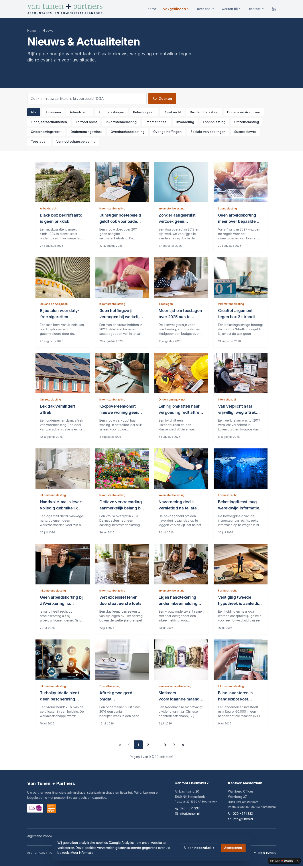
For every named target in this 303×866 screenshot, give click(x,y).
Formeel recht (86, 122)
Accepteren (233, 848)
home (152, 9)
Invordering (185, 122)
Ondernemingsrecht (46, 132)
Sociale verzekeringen (208, 132)
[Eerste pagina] (120, 745)
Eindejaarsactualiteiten (49, 122)
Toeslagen (39, 141)
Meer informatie (82, 852)
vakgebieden (174, 9)
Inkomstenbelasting (121, 122)
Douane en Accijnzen (243, 112)
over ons (204, 9)
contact (255, 9)
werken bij (230, 9)
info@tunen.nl (190, 813)
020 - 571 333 (190, 808)
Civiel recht (172, 112)
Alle (34, 112)
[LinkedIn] (274, 9)
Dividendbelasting (204, 112)
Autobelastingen (111, 112)
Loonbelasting (214, 122)
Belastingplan (144, 112)
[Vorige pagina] (129, 745)
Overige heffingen (167, 132)
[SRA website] (35, 808)
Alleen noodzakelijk (199, 848)
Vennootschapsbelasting (75, 141)
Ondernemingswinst (86, 132)
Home (31, 30)
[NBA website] (51, 808)
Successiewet (245, 132)
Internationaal (156, 122)
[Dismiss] (297, 860)
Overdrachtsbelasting (127, 132)
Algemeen (53, 112)
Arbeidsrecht (80, 112)
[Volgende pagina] (174, 745)
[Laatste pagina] (183, 745)
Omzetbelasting (246, 122)
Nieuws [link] (48, 30)
